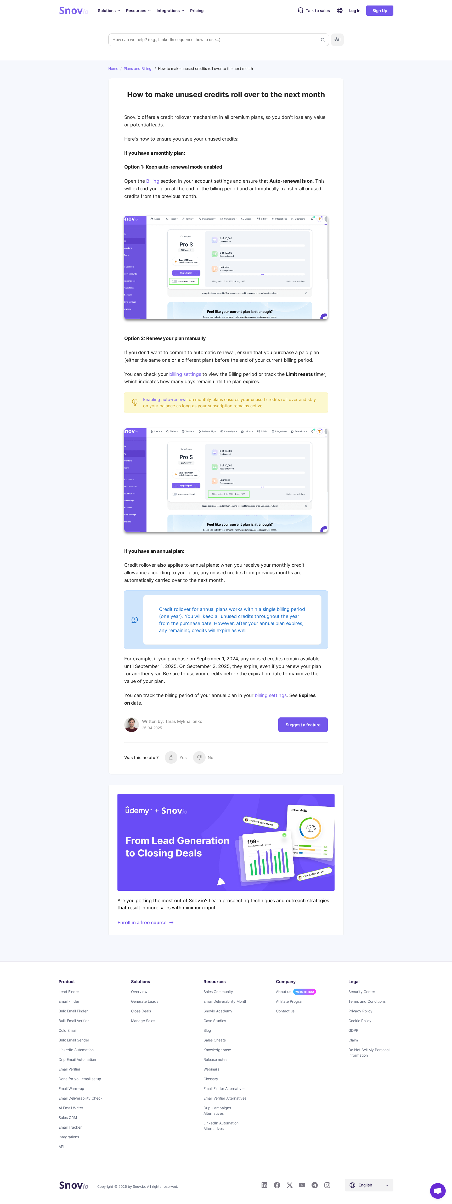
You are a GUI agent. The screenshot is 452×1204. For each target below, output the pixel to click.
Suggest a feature (303, 724)
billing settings (185, 374)
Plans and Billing (137, 68)
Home (113, 68)
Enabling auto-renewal (165, 399)
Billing (152, 181)
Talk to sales (318, 10)
